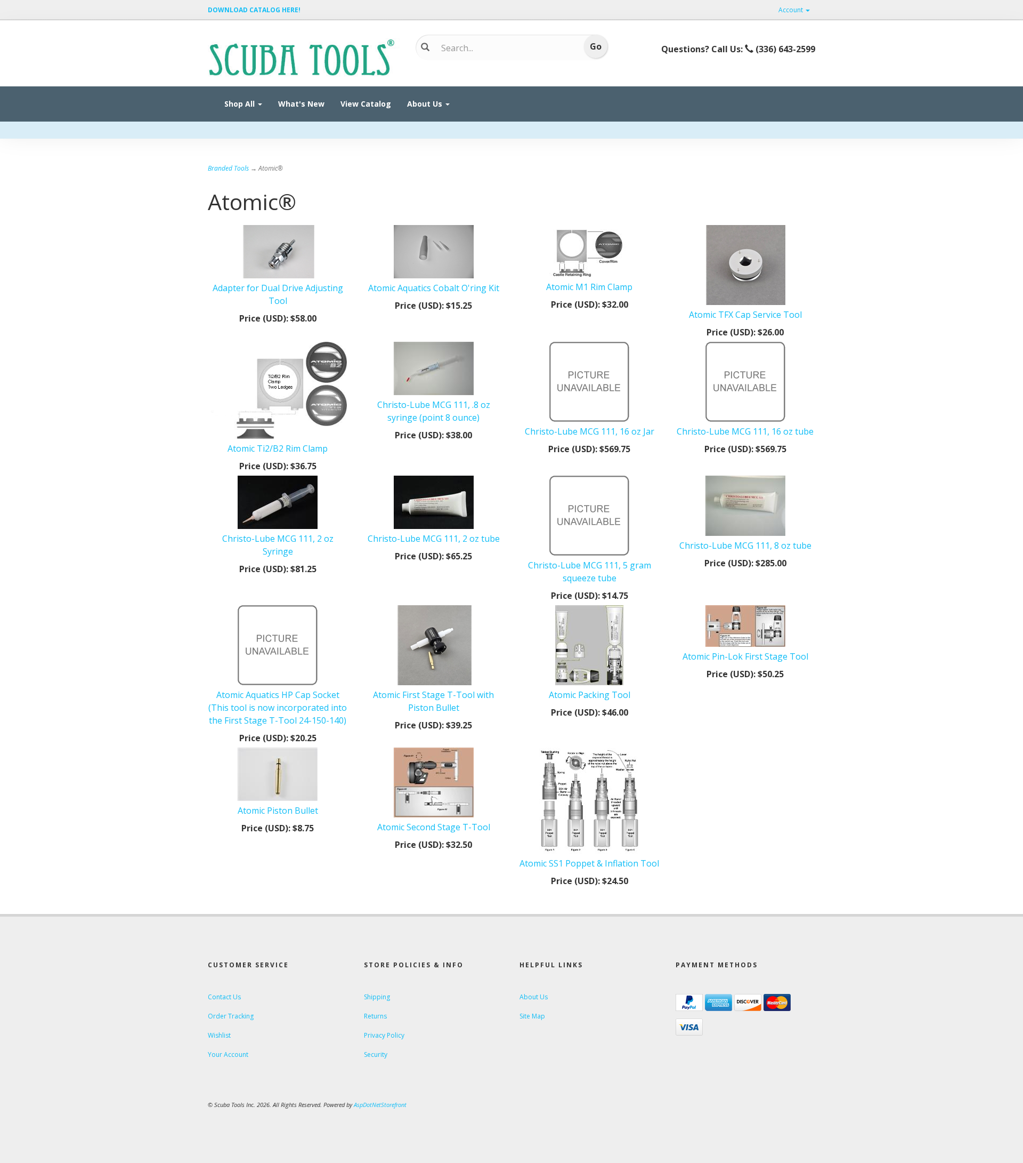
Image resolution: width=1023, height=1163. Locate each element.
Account (791, 9)
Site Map (532, 1016)
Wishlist (219, 1035)
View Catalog (365, 104)
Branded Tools (228, 168)
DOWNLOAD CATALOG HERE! (254, 9)
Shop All (240, 104)
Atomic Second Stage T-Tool (433, 827)
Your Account (228, 1054)
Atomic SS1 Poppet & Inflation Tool (589, 863)
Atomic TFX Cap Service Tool (745, 314)
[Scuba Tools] (304, 56)
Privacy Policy (384, 1035)
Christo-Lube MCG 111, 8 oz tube (745, 545)
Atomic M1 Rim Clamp (589, 287)
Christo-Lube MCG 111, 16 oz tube (745, 431)
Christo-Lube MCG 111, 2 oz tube (434, 538)
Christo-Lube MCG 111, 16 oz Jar (589, 431)
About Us (425, 104)
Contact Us (224, 996)
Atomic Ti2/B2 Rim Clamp (278, 448)
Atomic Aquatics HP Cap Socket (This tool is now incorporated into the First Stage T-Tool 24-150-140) (277, 707)
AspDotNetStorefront (380, 1105)
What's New (301, 104)
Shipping (377, 996)
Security (375, 1054)
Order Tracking (231, 1016)
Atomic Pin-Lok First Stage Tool (745, 656)
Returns (375, 1016)
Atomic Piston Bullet (278, 810)
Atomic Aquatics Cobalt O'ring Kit (433, 288)
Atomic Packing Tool (589, 695)
